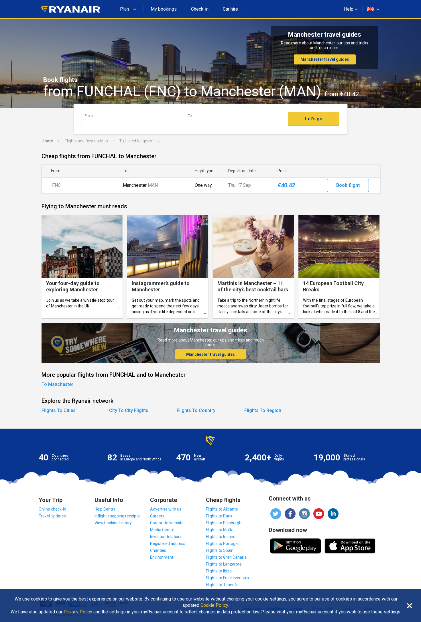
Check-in (199, 9)
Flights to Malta (219, 529)
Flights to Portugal (222, 543)
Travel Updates (52, 516)
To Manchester (57, 384)
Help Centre (105, 509)
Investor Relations (166, 536)
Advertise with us (165, 509)
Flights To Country (196, 410)
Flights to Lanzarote (224, 564)
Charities (158, 550)
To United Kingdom (136, 141)
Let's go (313, 118)
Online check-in (52, 509)
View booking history (113, 523)
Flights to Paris (219, 516)
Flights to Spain (219, 550)
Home (47, 141)
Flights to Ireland (220, 536)
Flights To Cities (59, 410)
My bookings (164, 9)
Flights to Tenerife (222, 584)
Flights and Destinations (86, 141)
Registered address (167, 543)
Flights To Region (262, 410)
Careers (157, 516)
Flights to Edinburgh (223, 523)
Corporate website (167, 523)
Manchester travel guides (324, 59)
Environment (161, 557)
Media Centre (162, 529)
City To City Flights (128, 410)
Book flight (348, 185)
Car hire (230, 9)
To (190, 115)
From (89, 115)
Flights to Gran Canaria (226, 557)
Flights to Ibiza (219, 571)
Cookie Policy (214, 605)
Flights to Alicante (222, 509)
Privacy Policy (78, 612)
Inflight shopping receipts (117, 516)
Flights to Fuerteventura (227, 578)
